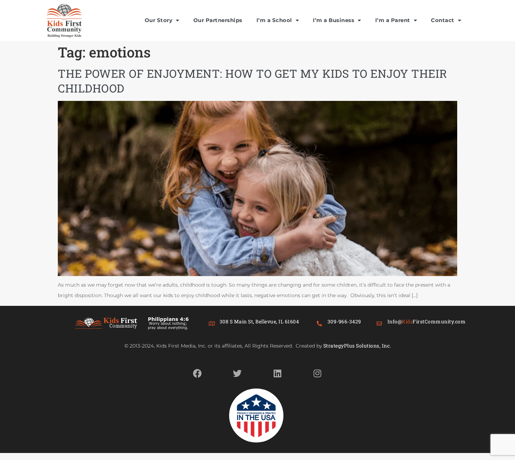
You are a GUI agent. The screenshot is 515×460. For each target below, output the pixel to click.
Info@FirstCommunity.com (426, 321)
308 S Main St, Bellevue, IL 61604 (259, 321)
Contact (442, 20)
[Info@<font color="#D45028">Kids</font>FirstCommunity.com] (379, 323)
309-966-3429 (344, 321)
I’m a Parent (392, 20)
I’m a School (274, 20)
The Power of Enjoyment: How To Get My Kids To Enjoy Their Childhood (252, 80)
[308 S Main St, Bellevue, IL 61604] (211, 323)
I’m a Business (333, 20)
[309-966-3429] (319, 323)
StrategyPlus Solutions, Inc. (357, 345)
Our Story (159, 20)
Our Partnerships (217, 20)
